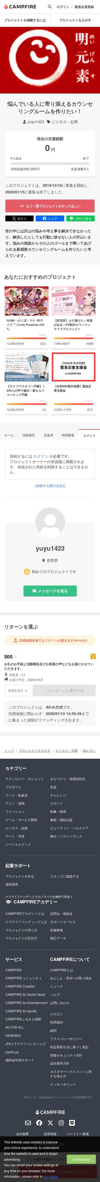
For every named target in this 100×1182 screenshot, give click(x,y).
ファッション (15, 811)
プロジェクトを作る (19, 876)
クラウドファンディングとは (26, 921)
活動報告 (28, 435)
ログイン (63, 7)
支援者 (48, 435)
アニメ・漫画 (15, 803)
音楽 (53, 787)
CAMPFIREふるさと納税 (23, 1019)
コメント (89, 435)
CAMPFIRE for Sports (21, 1011)
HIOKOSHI (13, 1035)
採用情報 (50, 1133)
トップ (9, 750)
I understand (81, 1159)
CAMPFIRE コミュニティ (23, 978)
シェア (52, 218)
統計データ (58, 938)
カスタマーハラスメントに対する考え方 (71, 1073)
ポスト (22, 218)
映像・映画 (58, 811)
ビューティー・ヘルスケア (69, 828)
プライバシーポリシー (66, 1038)
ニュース (56, 986)
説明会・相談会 (61, 913)
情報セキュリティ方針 (66, 1055)
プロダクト (13, 787)
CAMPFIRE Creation (20, 986)
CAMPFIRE (13, 970)
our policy (50, 1176)
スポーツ (56, 803)
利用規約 (56, 1022)
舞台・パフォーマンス (66, 836)
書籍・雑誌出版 (61, 819)
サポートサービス (63, 921)
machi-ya (12, 1052)
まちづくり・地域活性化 (67, 778)
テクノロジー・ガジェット (24, 778)
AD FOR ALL (14, 1027)
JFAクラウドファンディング (25, 1043)
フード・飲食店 (16, 795)
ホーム (9, 435)
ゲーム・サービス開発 (21, 819)
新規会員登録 (84, 7)
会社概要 (22, 1133)
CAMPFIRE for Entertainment (26, 1002)
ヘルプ (55, 994)
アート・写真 (15, 836)
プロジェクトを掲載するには (25, 20)
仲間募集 (68, 435)
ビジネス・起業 (65, 121)
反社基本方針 (59, 1063)
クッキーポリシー (63, 1084)
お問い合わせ (59, 1002)
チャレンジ (58, 795)
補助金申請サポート (19, 1060)
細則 (53, 1030)
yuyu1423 (36, 121)
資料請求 (11, 884)
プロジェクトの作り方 (21, 930)
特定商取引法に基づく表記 (69, 1047)
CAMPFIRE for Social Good (25, 994)
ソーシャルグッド (18, 844)
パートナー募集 (78, 1133)
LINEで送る (83, 218)
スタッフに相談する (64, 876)
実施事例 (56, 930)
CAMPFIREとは (61, 970)
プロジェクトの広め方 (21, 938)
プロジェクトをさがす (75, 20)
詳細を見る (15, 690)
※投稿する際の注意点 (50, 486)
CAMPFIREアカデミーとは (24, 913)
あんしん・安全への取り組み (71, 978)
